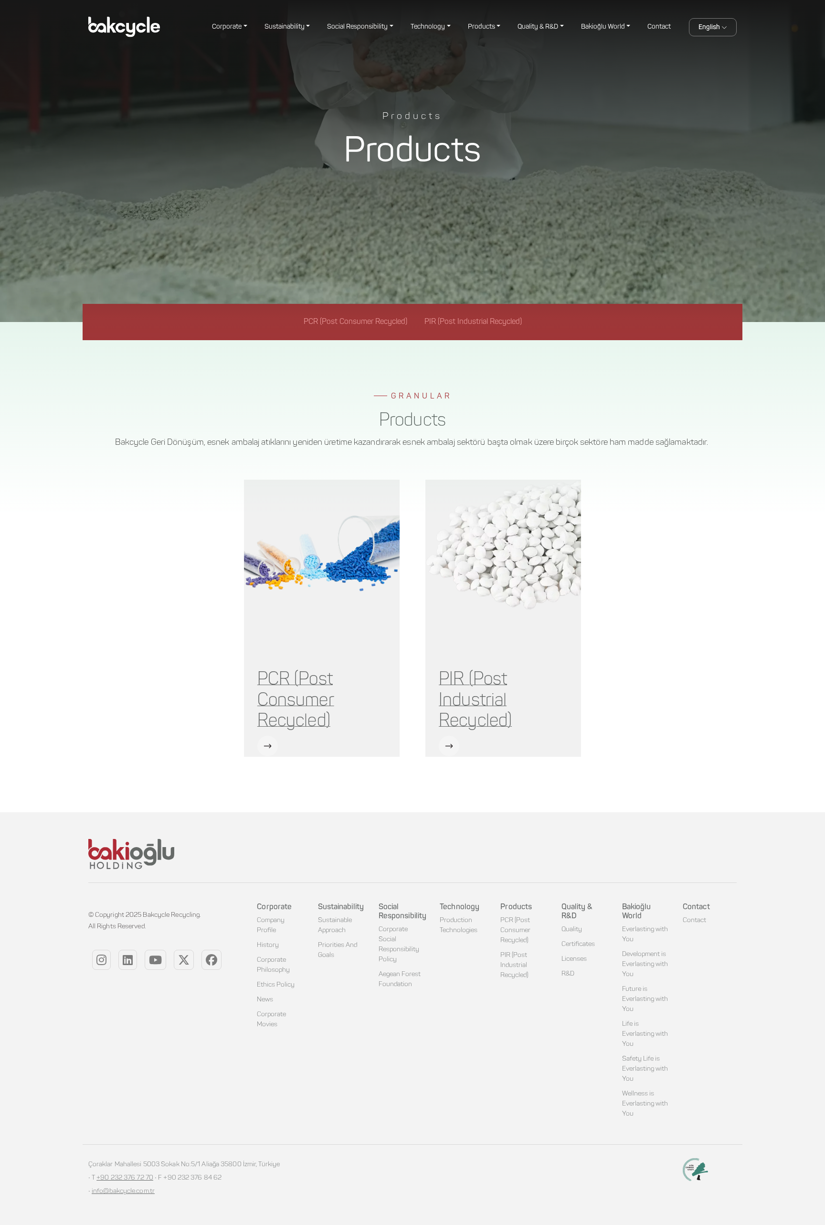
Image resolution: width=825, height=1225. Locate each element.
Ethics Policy (276, 985)
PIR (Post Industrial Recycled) (475, 700)
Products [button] (481, 27)
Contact (659, 27)
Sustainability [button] (284, 27)
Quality (571, 929)
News (265, 1000)
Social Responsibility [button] (357, 27)
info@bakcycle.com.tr (123, 1191)
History (268, 945)
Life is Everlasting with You (645, 1034)
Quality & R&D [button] (538, 27)
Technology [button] (428, 27)
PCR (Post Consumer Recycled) (295, 700)
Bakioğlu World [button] (603, 27)
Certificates (578, 944)
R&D (567, 974)
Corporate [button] (227, 27)
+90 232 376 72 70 (124, 1178)
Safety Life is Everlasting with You (645, 1069)
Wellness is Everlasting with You (645, 1104)
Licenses (574, 959)
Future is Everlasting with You (645, 999)
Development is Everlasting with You (645, 964)
